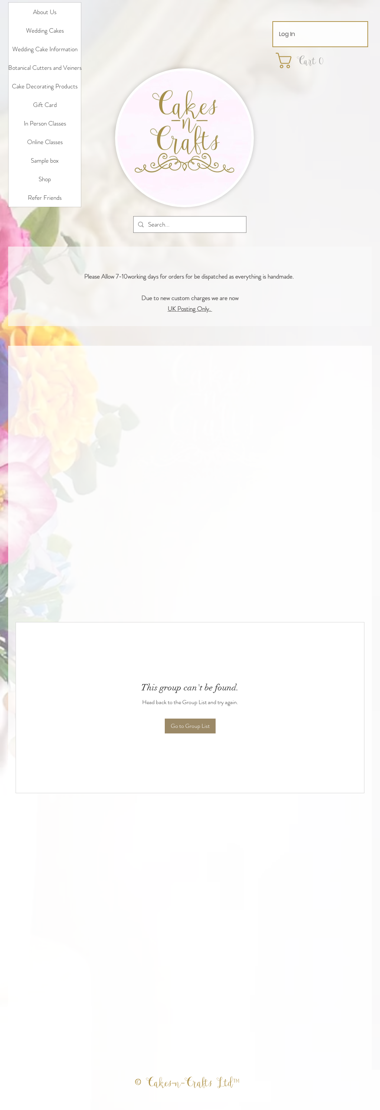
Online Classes (45, 141)
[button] (304, 60)
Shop (45, 179)
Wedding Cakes (45, 30)
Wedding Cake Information (45, 49)
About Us (44, 11)
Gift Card (45, 104)
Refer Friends (45, 197)
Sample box (45, 160)
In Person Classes (45, 123)
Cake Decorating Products (45, 86)
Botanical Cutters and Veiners (45, 67)
